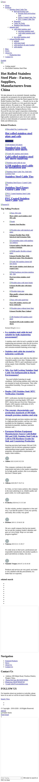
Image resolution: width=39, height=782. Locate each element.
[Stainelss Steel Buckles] (12, 221)
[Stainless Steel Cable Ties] (19, 174)
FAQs (7, 51)
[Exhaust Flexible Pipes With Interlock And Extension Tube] (22, 232)
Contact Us (9, 57)
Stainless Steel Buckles (22, 25)
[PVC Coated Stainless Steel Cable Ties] (19, 195)
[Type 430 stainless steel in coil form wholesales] (19, 300)
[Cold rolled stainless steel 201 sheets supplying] (16, 154)
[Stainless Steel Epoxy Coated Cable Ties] (19, 185)
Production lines (15, 55)
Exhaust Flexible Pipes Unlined (20, 311)
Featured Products (11, 661)
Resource (11, 710)
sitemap (3, 711)
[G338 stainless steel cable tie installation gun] (15, 163)
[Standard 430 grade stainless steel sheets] (22, 319)
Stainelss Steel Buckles (17, 224)
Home (7, 5)
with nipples (18, 47)
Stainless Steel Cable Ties (18, 9)
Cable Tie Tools (19, 23)
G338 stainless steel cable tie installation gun (19, 166)
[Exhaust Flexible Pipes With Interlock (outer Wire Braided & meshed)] (22, 253)
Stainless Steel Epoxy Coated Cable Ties (17, 188)
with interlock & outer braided (24, 45)
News (7, 663)
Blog (7, 49)
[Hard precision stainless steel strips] (22, 274)
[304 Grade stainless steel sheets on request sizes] (22, 264)
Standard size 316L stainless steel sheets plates (16, 149)
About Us (8, 53)
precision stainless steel (26, 31)
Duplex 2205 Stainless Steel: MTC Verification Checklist (20, 392)
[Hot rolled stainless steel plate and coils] (16, 129)
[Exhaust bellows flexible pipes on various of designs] (22, 242)
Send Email (5, 715)
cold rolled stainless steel (22, 29)
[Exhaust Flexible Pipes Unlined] (22, 308)
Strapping (17, 21)
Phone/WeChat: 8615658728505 (17, 680)
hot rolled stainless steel (22, 37)
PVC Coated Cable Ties (26, 19)
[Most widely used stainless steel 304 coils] (15, 213)
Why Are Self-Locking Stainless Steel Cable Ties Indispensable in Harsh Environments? (21, 372)
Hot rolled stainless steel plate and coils (18, 135)
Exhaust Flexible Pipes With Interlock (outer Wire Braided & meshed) (21, 258)
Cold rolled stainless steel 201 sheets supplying (19, 157)
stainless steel (14, 27)
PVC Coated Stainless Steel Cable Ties (17, 199)
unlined (16, 41)
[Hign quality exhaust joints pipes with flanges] (17, 291)
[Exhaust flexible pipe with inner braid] (21, 283)
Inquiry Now (5, 699)
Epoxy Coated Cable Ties (27, 17)
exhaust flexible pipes (17, 39)
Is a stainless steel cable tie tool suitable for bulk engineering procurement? (18, 334)
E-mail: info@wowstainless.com (17, 684)
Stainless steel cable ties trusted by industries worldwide (20, 352)
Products (8, 7)
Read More (9, 141)
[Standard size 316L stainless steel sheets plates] (13, 145)
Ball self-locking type (21, 11)
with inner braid (19, 43)
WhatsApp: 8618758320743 (15, 682)
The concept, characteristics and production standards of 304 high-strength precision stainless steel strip (21, 412)
